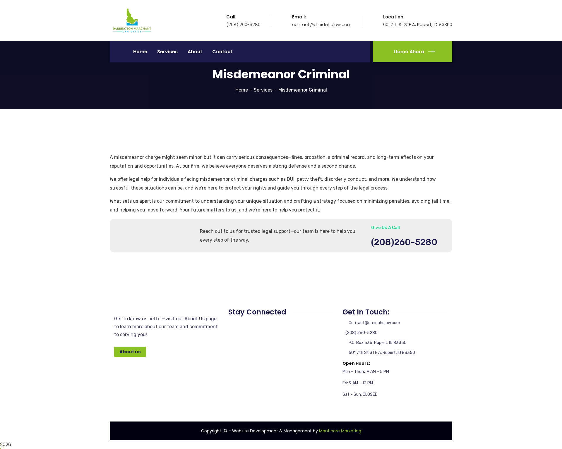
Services (263, 90)
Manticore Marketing (340, 431)
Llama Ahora (408, 51)
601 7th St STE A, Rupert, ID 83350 (382, 352)
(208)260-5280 (404, 242)
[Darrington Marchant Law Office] (132, 20)
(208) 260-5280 (361, 332)
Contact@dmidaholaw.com (374, 322)
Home (241, 90)
